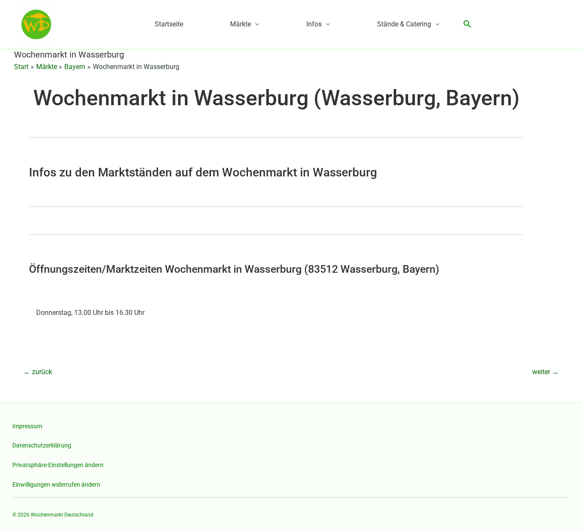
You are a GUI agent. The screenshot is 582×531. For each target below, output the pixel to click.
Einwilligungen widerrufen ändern (56, 484)
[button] (467, 24)
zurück (37, 372)
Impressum (27, 426)
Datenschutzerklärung (41, 445)
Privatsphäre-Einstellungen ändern (58, 465)
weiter (545, 372)
